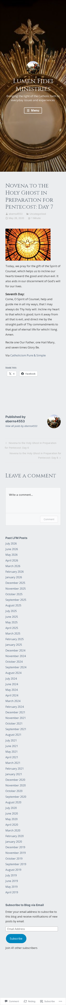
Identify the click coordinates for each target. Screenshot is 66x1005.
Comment (49, 519)
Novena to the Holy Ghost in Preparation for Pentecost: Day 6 (30, 445)
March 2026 (12, 566)
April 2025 (11, 628)
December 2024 (15, 650)
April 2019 (11, 892)
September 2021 (15, 729)
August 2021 (13, 735)
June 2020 (11, 813)
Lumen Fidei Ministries (33, 85)
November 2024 (15, 656)
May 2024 (11, 690)
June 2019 (11, 881)
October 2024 (14, 662)
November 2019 (15, 853)
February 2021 (14, 768)
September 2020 (15, 797)
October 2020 (14, 791)
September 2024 (15, 667)
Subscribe (16, 938)
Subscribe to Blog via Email (24, 905)
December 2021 (15, 712)
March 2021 (12, 763)
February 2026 (14, 572)
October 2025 (14, 594)
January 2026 (13, 577)
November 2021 (15, 718)
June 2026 (11, 549)
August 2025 (13, 605)
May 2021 (11, 751)
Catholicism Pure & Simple (28, 355)
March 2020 (12, 830)
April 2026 (11, 560)
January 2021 (13, 774)
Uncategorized (38, 213)
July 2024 (11, 678)
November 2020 (15, 785)
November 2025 (15, 588)
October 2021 (14, 723)
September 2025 (15, 600)
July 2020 (11, 808)
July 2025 (11, 611)
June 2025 (11, 617)
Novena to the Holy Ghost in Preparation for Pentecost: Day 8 (33, 455)
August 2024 (13, 673)
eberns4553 (16, 213)
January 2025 (13, 645)
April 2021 (11, 757)
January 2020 (13, 841)
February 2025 (14, 639)
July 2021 (11, 740)
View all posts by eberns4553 (21, 426)
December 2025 (15, 583)
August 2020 (13, 802)
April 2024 (11, 695)
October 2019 (14, 858)
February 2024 (14, 707)
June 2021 (11, 746)
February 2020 (14, 836)
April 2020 (11, 825)
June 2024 (11, 684)
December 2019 (15, 847)
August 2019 (13, 870)
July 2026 (11, 543)
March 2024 (12, 701)
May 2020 (11, 819)
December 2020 (15, 780)
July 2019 (11, 875)
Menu (34, 110)
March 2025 (12, 633)
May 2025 (11, 622)
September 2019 (15, 864)
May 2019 (11, 887)
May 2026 (11, 555)
